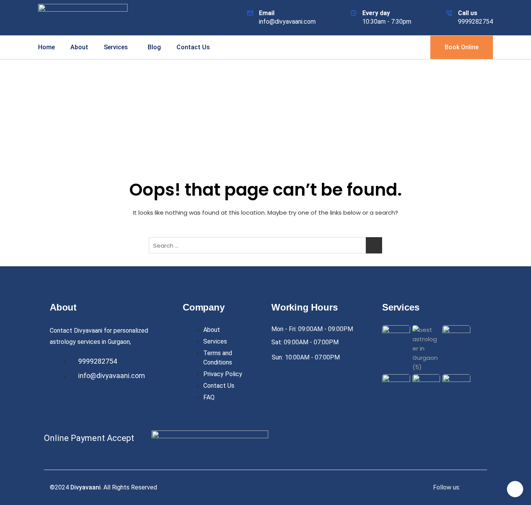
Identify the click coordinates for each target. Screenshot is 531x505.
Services (116, 47)
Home (46, 47)
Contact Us (193, 47)
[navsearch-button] (411, 46)
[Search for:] (265, 245)
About (79, 47)
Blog (154, 47)
